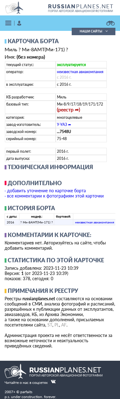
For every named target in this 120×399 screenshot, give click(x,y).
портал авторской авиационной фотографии (80, 11)
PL (56, 324)
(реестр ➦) (68, 109)
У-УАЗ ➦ (64, 124)
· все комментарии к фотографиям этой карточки (54, 195)
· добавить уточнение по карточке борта (45, 190)
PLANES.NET (81, 6)
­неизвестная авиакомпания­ (80, 71)
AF (63, 324)
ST (49, 324)
